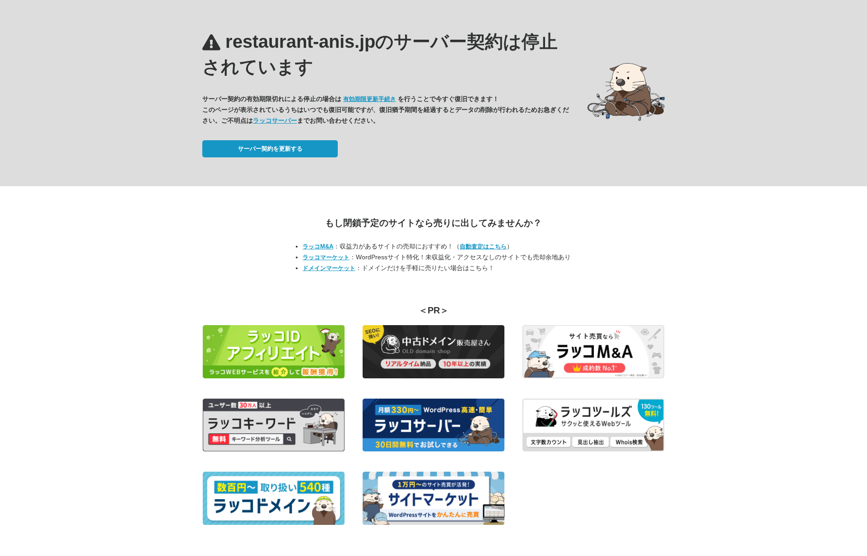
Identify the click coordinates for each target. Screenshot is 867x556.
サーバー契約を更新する (270, 148)
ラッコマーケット (326, 257)
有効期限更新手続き (369, 99)
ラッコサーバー (275, 120)
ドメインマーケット (329, 268)
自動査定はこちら (483, 246)
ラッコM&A (318, 246)
